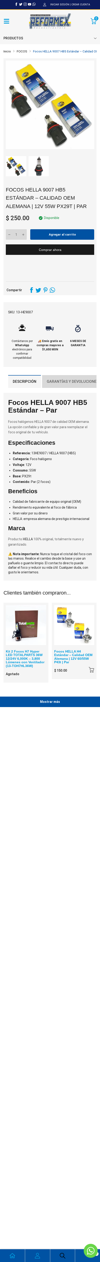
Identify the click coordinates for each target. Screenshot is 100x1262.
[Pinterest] (45, 290)
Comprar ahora (50, 250)
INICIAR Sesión (59, 4)
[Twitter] (20, 4)
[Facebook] (16, 4)
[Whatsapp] (34, 4)
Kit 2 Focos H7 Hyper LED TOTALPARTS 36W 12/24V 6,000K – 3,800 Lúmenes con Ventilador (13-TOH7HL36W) (25, 659)
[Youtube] (29, 4)
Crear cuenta (80, 4)
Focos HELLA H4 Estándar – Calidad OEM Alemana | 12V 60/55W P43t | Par (73, 657)
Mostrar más (50, 702)
